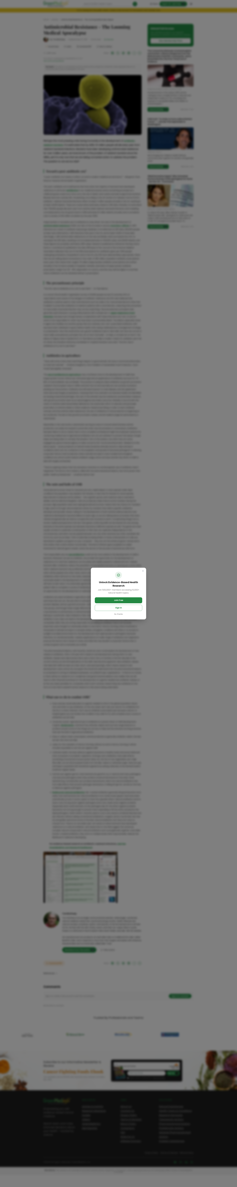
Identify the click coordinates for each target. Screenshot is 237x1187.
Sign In (118, 607)
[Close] (143, 571)
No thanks (118, 614)
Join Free (118, 600)
